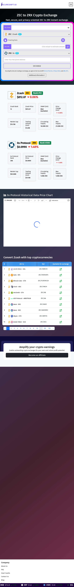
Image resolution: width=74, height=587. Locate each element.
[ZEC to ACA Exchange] (61, 323)
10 (37, 328)
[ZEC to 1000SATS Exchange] (61, 276)
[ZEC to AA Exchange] (61, 299)
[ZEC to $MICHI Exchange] (61, 270)
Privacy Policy (57, 71)
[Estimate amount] (67, 47)
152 (49, 328)
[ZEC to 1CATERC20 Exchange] (61, 281)
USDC (38, 585)
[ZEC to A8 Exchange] (61, 293)
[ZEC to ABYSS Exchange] (61, 317)
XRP (15, 585)
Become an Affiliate (37, 355)
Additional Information (36, 75)
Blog (2, 580)
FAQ (2, 570)
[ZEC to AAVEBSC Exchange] (61, 311)
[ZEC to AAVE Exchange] (61, 305)
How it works (5, 573)
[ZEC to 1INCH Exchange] (61, 287)
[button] (10, 40)
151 (45, 328)
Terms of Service (48, 71)
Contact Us (5, 576)
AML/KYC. (65, 71)
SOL (61, 585)
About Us (4, 566)
